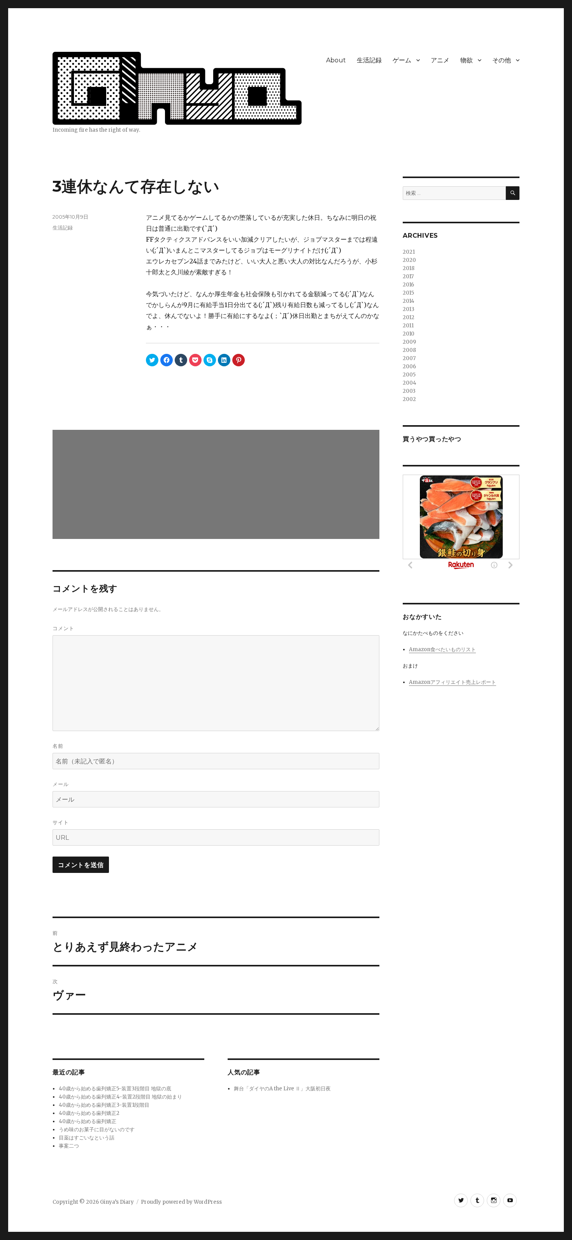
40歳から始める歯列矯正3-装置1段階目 (104, 1105)
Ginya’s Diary (117, 1202)
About (336, 60)
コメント (63, 628)
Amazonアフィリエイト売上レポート (452, 682)
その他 (501, 60)
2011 (408, 325)
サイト (61, 822)
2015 (408, 293)
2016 (408, 284)
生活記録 (369, 60)
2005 (409, 374)
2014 (408, 301)
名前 (58, 746)
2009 (409, 342)
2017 (408, 276)
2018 (408, 268)
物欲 (466, 60)
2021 (409, 252)
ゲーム (402, 60)
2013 (408, 309)
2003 (409, 391)
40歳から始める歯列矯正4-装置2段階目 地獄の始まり (120, 1096)
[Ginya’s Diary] (177, 87)
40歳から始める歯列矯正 (87, 1121)
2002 (409, 399)
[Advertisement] (217, 485)
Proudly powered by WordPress (181, 1202)
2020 (409, 260)
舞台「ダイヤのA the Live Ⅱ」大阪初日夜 (282, 1088)
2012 (408, 317)
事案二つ (69, 1146)
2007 (409, 358)
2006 (409, 366)
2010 (408, 333)
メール (61, 784)
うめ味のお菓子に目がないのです (97, 1129)
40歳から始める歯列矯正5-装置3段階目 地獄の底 (115, 1088)
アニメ (440, 60)
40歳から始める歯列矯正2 (89, 1113)
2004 (409, 383)
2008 (409, 350)
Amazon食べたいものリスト (442, 649)
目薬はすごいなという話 (86, 1137)
